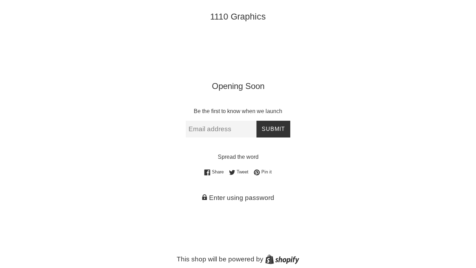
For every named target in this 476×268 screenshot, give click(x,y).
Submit (273, 129)
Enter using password (240, 197)
